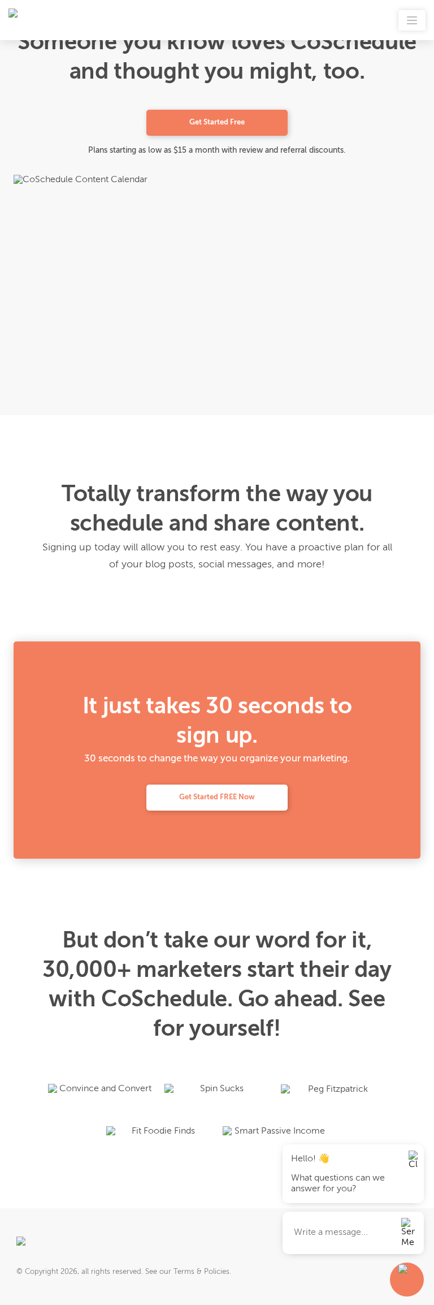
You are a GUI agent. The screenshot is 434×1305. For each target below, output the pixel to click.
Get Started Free (217, 122)
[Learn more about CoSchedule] (53, 1245)
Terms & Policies (201, 1272)
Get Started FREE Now (217, 797)
